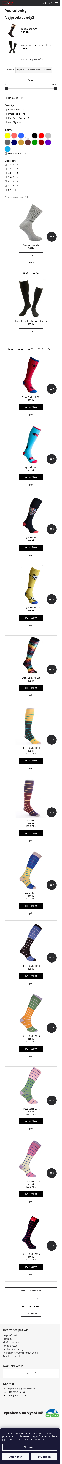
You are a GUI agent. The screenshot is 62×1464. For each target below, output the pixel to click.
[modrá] (21, 136)
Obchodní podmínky (13, 1349)
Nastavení (30, 1447)
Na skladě (15, 97)
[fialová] (48, 142)
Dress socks (16, 113)
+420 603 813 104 (16, 1392)
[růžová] (14, 136)
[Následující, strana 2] (31, 1299)
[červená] (41, 136)
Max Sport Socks (18, 118)
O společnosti (10, 1335)
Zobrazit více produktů (30, 59)
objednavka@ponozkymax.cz (22, 1388)
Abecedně (47, 70)
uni (12, 189)
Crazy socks (16, 109)
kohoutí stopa (17, 153)
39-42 (13, 177)
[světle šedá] (48, 136)
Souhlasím (44, 1456)
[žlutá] (8, 136)
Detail (31, 255)
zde (42, 1439)
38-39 (13, 168)
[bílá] (28, 136)
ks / (31, 1373)
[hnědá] (28, 142)
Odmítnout (15, 1456)
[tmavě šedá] (8, 142)
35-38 (13, 164)
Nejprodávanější (34, 70)
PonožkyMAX (16, 122)
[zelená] (35, 142)
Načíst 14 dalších (31, 1290)
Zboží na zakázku (11, 1342)
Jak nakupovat (10, 1345)
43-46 (13, 185)
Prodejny (7, 1338)
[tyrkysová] (8, 149)
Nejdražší (21, 70)
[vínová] (41, 142)
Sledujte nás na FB (17, 1395)
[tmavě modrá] (14, 142)
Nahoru (32, 1313)
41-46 (13, 181)
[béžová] (21, 142)
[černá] (35, 136)
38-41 (13, 172)
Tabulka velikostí (11, 1356)
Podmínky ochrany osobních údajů (20, 1352)
